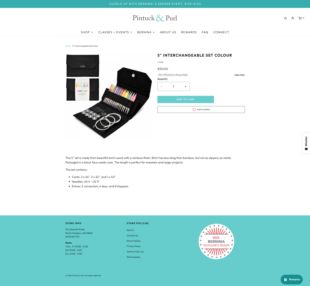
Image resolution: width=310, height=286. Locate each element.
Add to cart (185, 99)
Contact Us (132, 235)
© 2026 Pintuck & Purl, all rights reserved (83, 275)
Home (67, 46)
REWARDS (189, 32)
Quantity (162, 78)
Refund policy (133, 257)
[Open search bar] (285, 18)
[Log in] (293, 18)
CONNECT (221, 32)
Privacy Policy (134, 246)
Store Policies (133, 240)
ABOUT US (168, 32)
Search (130, 230)
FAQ (205, 32)
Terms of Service (135, 251)
